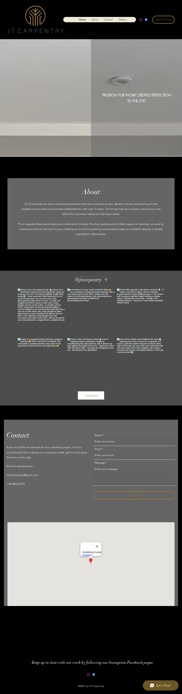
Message (100, 462)
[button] (123, 19)
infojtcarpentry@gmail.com (22, 475)
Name (98, 435)
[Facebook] (146, 19)
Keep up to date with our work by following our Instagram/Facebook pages (92, 662)
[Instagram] (141, 19)
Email (98, 449)
